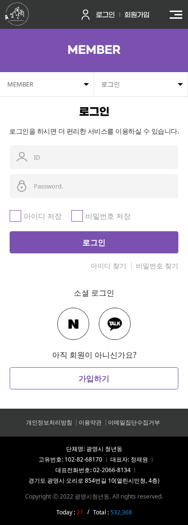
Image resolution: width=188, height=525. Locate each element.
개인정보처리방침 (49, 422)
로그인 (105, 15)
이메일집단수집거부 (134, 422)
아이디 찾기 (108, 265)
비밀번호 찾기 (157, 265)
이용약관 (90, 422)
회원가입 (136, 15)
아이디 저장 (43, 216)
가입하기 (94, 378)
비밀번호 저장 (108, 216)
